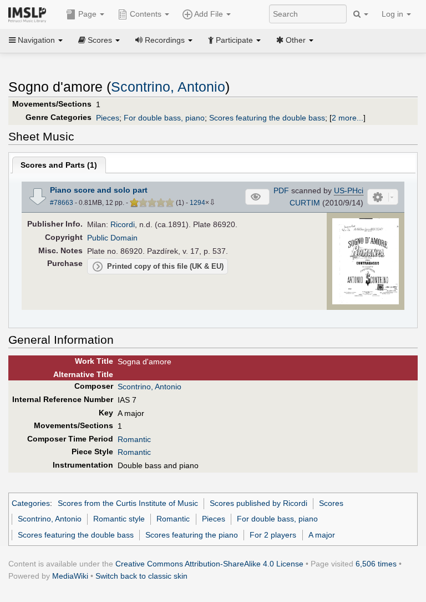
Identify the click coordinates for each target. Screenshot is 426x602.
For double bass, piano (164, 117)
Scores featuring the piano (191, 534)
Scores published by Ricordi (258, 503)
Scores (331, 503)
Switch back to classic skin (141, 575)
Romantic (134, 439)
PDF (281, 190)
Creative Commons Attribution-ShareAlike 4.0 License (209, 563)
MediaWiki (70, 575)
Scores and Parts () (59, 164)
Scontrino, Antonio (168, 86)
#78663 (61, 203)
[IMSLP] (29, 14)
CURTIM (305, 202)
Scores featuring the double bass (267, 117)
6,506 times (376, 563)
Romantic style (119, 518)
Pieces (107, 117)
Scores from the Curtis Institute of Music (128, 503)
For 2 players (273, 534)
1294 (197, 203)
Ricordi (122, 224)
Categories (31, 503)
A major (321, 534)
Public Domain (112, 237)
